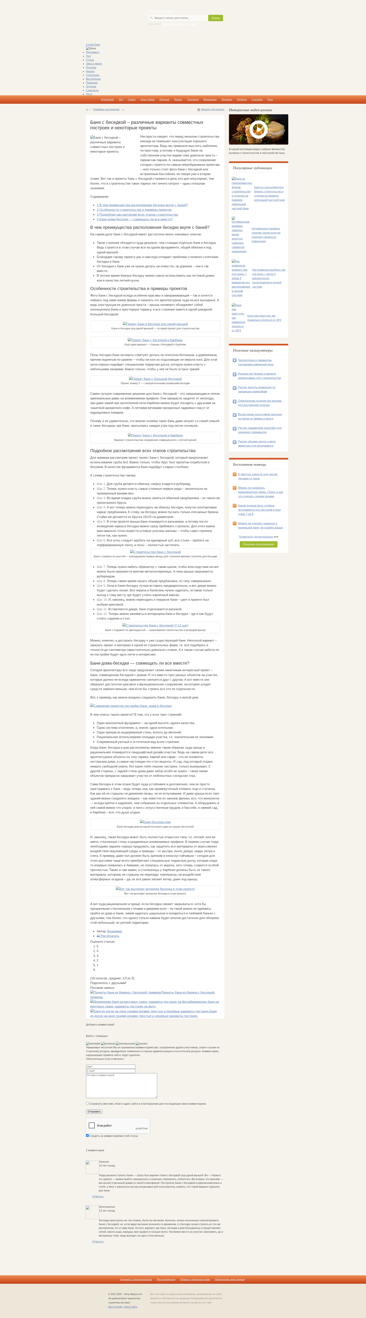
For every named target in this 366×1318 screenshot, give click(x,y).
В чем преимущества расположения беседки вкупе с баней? (142, 205)
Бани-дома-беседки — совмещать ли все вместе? (135, 219)
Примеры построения (106, 109)
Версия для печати (212, 109)
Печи (89, 94)
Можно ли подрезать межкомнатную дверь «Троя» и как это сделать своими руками (260, 492)
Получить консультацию (258, 544)
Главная (87, 109)
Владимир (114, 931)
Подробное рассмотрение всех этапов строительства (137, 214)
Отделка (91, 86)
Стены (90, 59)
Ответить (98, 1196)
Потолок (91, 67)
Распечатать (109, 936)
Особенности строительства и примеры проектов (134, 209)
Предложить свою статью (230, 1279)
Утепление (92, 75)
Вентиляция (93, 78)
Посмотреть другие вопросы (256, 536)
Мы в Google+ (115, 1307)
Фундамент (93, 52)
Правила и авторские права (195, 1279)
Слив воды (92, 90)
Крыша (90, 71)
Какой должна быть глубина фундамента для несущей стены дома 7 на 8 (259, 510)
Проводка (92, 82)
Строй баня (93, 44)
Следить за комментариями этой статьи (113, 1135)
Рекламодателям (166, 1279)
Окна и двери (94, 63)
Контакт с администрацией (136, 1279)
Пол (88, 56)
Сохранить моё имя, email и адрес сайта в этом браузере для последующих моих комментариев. (147, 1103)
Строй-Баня (105, 17)
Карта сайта (130, 1307)
